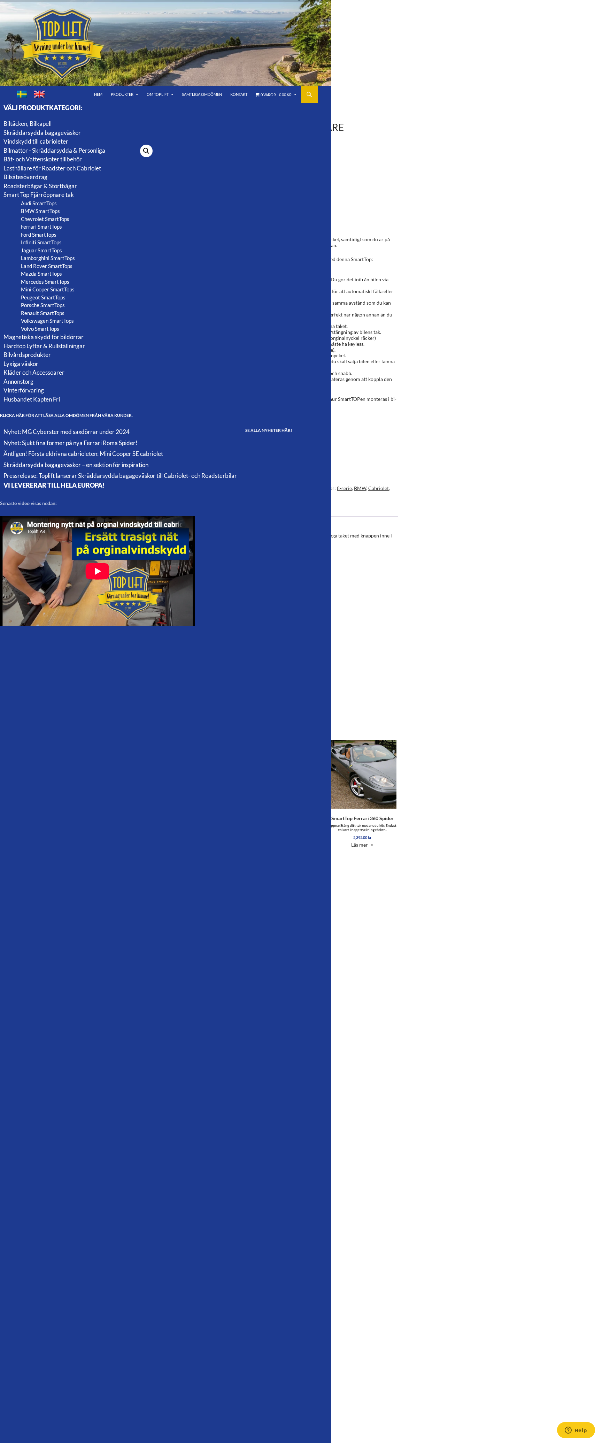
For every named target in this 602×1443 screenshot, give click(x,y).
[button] (146, 151)
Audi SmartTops (39, 203)
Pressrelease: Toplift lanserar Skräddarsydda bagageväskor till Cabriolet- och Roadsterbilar (120, 475)
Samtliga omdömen (202, 94)
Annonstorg (18, 381)
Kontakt (238, 94)
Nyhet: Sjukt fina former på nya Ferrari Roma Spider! (70, 442)
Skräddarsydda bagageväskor (42, 132)
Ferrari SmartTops (41, 226)
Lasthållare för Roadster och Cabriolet (52, 168)
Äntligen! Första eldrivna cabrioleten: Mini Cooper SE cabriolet (83, 453)
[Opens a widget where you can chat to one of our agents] (576, 1431)
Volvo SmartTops (40, 329)
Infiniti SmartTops (41, 242)
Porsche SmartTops (43, 305)
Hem (98, 94)
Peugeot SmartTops (43, 297)
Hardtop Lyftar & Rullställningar (44, 346)
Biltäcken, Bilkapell (27, 123)
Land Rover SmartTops (46, 266)
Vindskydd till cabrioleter (35, 141)
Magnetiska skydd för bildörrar (43, 337)
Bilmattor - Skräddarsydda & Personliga (54, 150)
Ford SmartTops (38, 234)
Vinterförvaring (23, 390)
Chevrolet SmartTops (45, 219)
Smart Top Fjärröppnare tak (38, 194)
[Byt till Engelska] (39, 94)
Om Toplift (158, 94)
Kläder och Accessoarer (33, 372)
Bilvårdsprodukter (27, 354)
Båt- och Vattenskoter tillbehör (42, 159)
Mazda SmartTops (41, 273)
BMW (360, 488)
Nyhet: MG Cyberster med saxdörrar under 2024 (66, 431)
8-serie (344, 488)
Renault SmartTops (42, 313)
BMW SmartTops (40, 211)
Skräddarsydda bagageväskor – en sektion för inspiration (75, 464)
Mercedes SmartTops (45, 281)
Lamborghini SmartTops (48, 258)
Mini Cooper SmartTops (48, 289)
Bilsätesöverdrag (25, 177)
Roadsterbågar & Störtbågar (40, 186)
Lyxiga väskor (20, 363)
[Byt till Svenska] (22, 94)
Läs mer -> (362, 831)
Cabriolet (378, 488)
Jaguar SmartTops (41, 250)
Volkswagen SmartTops (47, 321)
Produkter (122, 94)
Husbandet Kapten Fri (31, 399)
